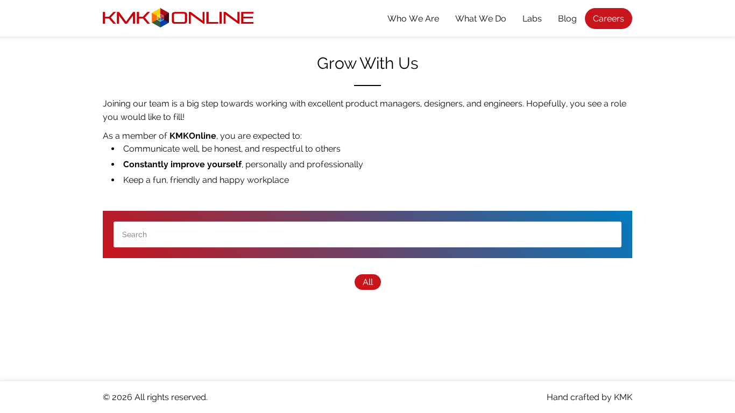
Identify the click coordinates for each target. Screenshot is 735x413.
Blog (567, 18)
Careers (608, 18)
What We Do (480, 18)
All (368, 282)
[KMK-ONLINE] (178, 19)
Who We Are (413, 18)
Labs (532, 18)
